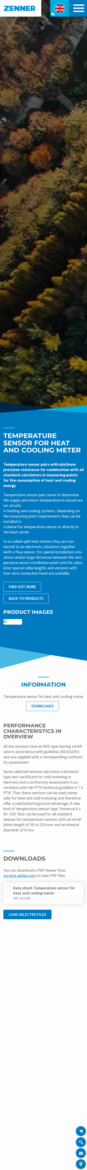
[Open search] (81, 1142)
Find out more (22, 586)
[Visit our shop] (81, 1131)
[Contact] (81, 1153)
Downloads (42, 706)
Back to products (26, 598)
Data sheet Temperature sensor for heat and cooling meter (44, 890)
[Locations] (81, 1164)
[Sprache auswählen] (59, 8)
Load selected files (27, 914)
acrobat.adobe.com (19, 875)
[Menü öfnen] (77, 8)
